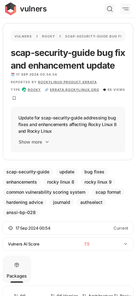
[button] (68, 228)
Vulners (23, 36)
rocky (34, 89)
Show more (30, 142)
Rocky (48, 36)
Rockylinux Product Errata (67, 82)
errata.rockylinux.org (74, 89)
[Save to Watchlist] (14, 98)
